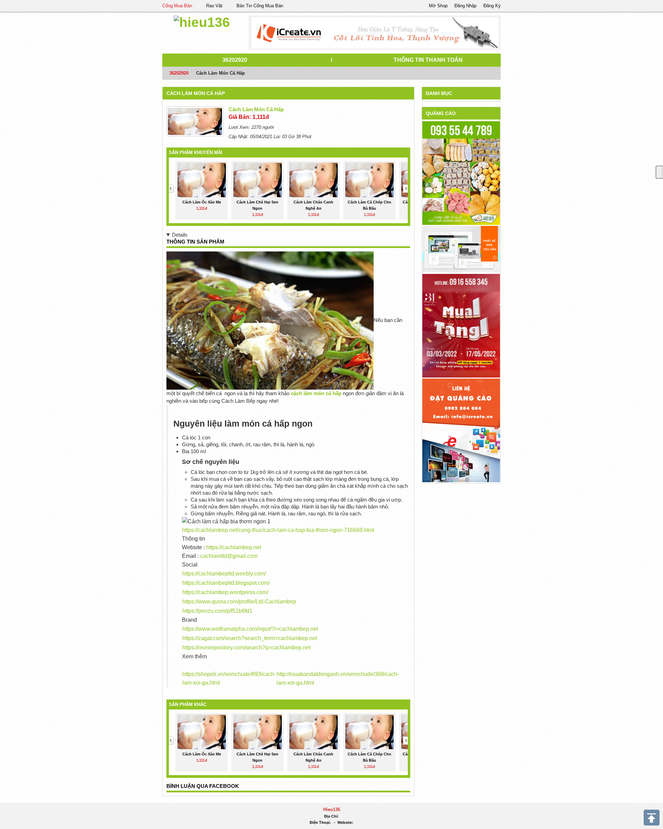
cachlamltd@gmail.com (229, 556)
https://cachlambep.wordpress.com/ (225, 592)
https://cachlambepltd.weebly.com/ (224, 574)
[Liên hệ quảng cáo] (461, 429)
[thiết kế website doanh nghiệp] (461, 248)
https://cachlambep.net (233, 547)
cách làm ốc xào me (201, 202)
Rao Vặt (214, 5)
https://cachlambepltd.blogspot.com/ (226, 583)
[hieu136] (202, 21)
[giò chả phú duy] (461, 172)
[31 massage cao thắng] (461, 325)
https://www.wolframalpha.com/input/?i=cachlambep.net (250, 629)
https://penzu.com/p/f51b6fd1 (217, 611)
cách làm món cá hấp (195, 93)
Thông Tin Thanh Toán (428, 60)
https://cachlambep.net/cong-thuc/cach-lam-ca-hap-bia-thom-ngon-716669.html (278, 530)
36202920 (234, 60)
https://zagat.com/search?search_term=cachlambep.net (249, 638)
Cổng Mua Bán (177, 5)
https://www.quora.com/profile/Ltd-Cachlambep (239, 601)
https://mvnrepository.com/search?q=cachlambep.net (246, 647)
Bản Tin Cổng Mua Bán (260, 5)
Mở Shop (438, 5)
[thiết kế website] (374, 32)
